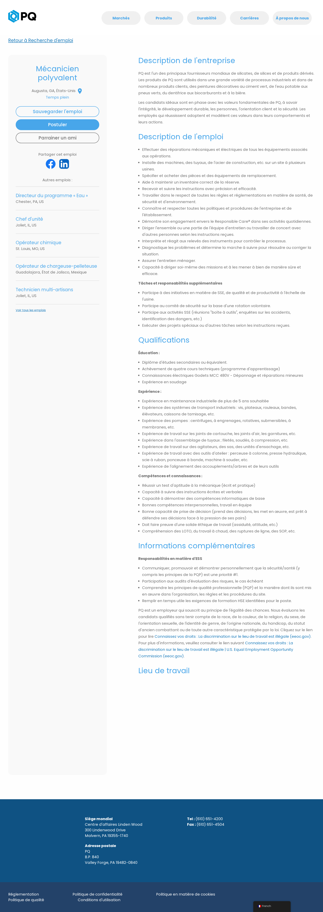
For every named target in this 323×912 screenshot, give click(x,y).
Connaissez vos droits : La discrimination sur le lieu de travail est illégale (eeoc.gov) (233, 636)
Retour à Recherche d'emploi (40, 40)
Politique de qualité (26, 899)
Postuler (57, 125)
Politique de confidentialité (97, 894)
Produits (164, 18)
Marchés (121, 18)
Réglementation (23, 894)
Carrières (249, 18)
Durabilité (206, 18)
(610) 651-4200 (209, 818)
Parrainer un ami (57, 138)
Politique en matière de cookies (185, 894)
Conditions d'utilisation (99, 899)
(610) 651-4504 (210, 824)
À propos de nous (292, 18)
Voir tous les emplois (31, 310)
